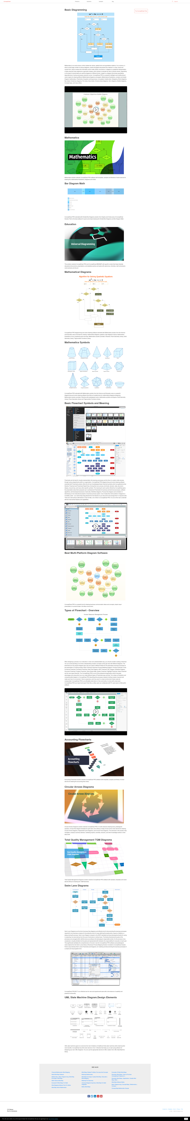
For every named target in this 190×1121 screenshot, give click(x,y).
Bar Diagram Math (75, 183)
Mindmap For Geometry (87, 1080)
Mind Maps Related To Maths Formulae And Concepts (95, 1072)
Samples (101, 1)
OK (186, 1118)
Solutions (89, 1)
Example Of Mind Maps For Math (60, 1083)
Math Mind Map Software (58, 1074)
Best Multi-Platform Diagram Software (86, 553)
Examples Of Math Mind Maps (119, 1072)
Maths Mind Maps (86, 1086)
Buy (113, 1)
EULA (174, 1109)
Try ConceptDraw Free (141, 11)
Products (77, 1)
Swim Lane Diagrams (77, 885)
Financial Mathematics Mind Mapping (61, 1072)
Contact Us (164, 1109)
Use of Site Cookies (53, 1119)
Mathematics (72, 137)
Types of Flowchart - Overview (82, 610)
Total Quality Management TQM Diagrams (88, 839)
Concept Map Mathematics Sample (120, 1088)
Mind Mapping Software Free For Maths (61, 1085)
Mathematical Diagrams (78, 272)
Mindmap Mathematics (87, 1074)
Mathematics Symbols (77, 342)
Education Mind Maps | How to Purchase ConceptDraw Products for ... (122, 1075)
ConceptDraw (7, 1)
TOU (182, 1109)
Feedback (170, 1109)
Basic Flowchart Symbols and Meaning (87, 403)
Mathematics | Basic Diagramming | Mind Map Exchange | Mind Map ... (63, 1077)
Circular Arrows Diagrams (79, 786)
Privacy (178, 1109)
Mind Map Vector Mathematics (59, 1087)
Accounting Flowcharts (78, 739)
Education (70, 224)
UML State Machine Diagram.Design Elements (91, 997)
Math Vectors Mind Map (57, 1080)
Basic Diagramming (76, 9)
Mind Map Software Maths (118, 1082)
